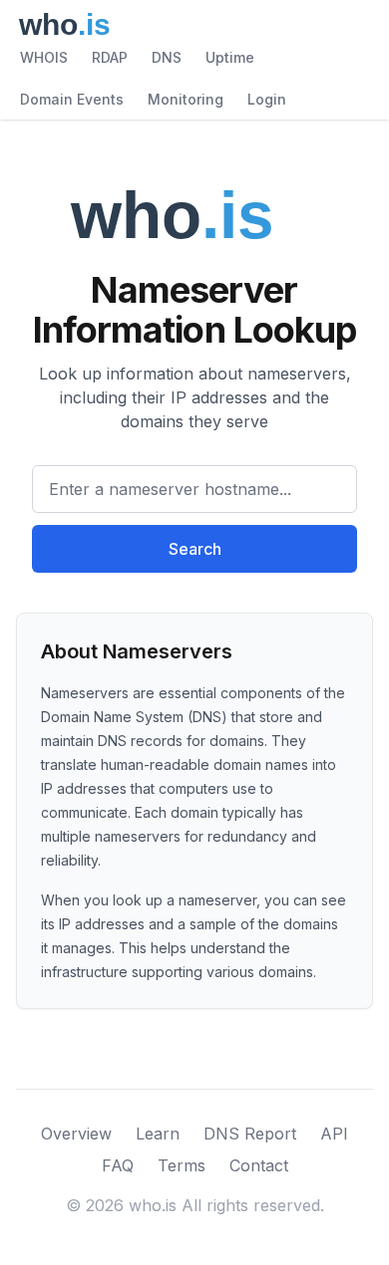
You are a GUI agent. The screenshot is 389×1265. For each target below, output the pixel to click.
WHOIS (44, 57)
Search (195, 549)
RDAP (110, 57)
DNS (167, 57)
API (334, 1133)
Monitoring (185, 99)
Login (266, 99)
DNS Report (249, 1133)
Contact (258, 1165)
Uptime (229, 57)
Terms (181, 1165)
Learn (158, 1133)
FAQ (118, 1165)
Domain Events (72, 99)
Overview (76, 1133)
